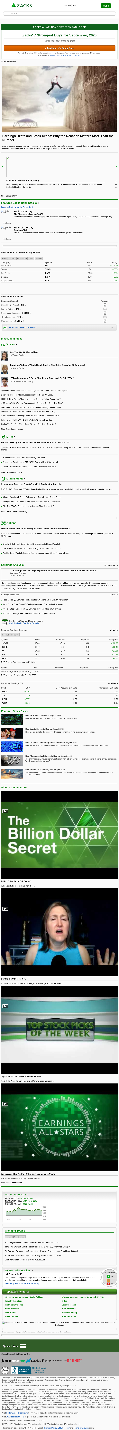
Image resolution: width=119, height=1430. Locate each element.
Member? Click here (68, 55)
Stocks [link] (10, 344)
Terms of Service (81, 1428)
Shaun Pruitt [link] (18, 368)
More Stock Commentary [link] (11, 429)
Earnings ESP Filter (95, 1297)
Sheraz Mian (18, 575)
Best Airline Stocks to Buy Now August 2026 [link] (45, 770)
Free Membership (69, 1312)
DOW (7, 1198)
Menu (106, 6)
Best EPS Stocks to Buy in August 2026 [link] (43, 715)
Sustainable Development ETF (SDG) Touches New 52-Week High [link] (30, 462)
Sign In (75, 5)
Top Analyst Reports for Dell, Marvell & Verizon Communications (32, 1243)
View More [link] (112, 683)
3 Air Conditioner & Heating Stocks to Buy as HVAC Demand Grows (33, 1255)
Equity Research (69, 1305)
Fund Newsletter (69, 1309)
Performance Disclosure (17, 1413)
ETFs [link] (9, 436)
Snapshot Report (105, 309)
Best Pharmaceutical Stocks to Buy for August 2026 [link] (48, 756)
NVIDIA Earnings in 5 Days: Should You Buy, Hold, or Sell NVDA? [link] (42, 378)
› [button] (116, 166)
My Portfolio (10, 1312)
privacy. (52, 55)
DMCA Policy (64, 1428)
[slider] (59, 173)
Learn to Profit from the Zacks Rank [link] (17, 207)
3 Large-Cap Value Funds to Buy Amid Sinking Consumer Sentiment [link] (31, 502)
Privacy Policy (50, 1428)
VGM (31, 258)
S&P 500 (9, 1204)
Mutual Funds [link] (14, 478)
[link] (21, 5)
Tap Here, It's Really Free (59, 48)
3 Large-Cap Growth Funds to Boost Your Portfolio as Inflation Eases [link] (32, 497)
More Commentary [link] (9, 196)
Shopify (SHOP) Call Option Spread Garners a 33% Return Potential (31, 544)
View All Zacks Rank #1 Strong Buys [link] (22, 327)
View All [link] (113, 595)
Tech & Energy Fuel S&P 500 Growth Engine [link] (21, 589)
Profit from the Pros (14, 1305)
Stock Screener (12, 1309)
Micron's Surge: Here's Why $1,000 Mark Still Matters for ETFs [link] (29, 467)
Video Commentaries (14, 787)
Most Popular (19, 1237)
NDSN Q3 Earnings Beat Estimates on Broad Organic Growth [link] (29, 613)
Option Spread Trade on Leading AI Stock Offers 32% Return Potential (35, 528)
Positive (5, 635)
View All (113, 630)
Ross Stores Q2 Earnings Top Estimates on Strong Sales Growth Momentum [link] (35, 600)
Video (64, 1301)
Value (4, 258)
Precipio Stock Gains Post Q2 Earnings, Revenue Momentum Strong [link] (32, 609)
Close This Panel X (8, 61)
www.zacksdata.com (15, 1417)
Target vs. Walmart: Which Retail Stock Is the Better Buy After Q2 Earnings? (37, 1247)
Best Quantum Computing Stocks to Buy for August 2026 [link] (50, 742)
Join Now (67, 5)
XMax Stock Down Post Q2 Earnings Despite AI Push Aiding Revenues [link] (33, 604)
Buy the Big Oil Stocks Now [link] (24, 352)
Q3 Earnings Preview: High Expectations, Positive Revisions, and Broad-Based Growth (53, 570)
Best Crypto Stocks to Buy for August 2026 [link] (44, 729)
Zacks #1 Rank (36, 1297)
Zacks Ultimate (11, 1316)
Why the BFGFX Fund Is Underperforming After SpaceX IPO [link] (28, 506)
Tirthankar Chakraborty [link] (22, 381)
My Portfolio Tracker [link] (18, 1270)
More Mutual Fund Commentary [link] (14, 512)
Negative (15, 635)
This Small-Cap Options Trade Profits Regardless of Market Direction (32, 548)
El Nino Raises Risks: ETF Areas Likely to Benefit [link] (24, 458)
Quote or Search (10, 14)
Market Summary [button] (15, 1194)
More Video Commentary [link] (11, 1183)
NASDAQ (9, 1201)
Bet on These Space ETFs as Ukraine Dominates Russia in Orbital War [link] (35, 442)
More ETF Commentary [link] (10, 472)
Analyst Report (105, 305)
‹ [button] (2, 166)
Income (39, 258)
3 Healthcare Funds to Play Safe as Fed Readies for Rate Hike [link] (31, 484)
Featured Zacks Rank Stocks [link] (19, 202)
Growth (12, 258)
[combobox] (59, 622)
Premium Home (69, 1316)
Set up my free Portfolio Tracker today (22, 1283)
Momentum (22, 258)
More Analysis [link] (110, 565)
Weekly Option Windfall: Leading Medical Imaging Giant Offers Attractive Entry (36, 553)
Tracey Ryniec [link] (18, 355)
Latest (8, 1237)
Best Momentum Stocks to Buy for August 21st (25, 1260)
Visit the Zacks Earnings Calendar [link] (24, 623)
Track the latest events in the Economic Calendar (57, 1332)
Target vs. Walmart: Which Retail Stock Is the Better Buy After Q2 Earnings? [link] (47, 365)
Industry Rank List (13, 1301)
